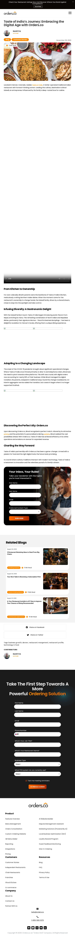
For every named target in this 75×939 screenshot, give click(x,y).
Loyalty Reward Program (48, 839)
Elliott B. (17, 31)
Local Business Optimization (16, 617)
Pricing (8, 854)
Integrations (10, 849)
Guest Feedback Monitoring (50, 844)
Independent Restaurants (15, 867)
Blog (7, 40)
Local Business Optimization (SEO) (52, 834)
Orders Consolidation (13, 829)
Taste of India (37, 85)
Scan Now (38, 6)
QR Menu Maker (11, 839)
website (47, 434)
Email (11, 499)
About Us (8, 896)
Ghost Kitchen (10, 882)
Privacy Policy (44, 872)
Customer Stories (20, 40)
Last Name (13, 491)
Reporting (9, 844)
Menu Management (13, 824)
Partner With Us (11, 906)
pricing (6, 434)
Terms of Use (44, 877)
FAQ (40, 867)
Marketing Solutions (13, 567)
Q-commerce (10, 887)
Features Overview (12, 819)
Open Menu (70, 13)
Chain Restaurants (12, 872)
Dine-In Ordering (45, 849)
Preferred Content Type (18, 508)
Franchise (9, 877)
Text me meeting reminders (39, 781)
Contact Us (9, 901)
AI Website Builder (46, 819)
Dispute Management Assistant (51, 824)
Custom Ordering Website (15, 592)
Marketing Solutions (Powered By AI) (53, 829)
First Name (13, 483)
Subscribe (19, 518)
